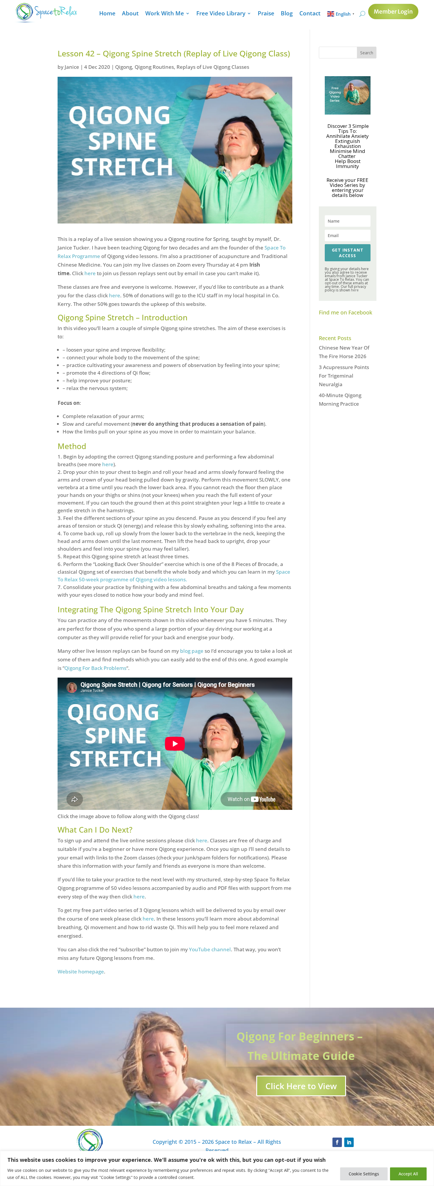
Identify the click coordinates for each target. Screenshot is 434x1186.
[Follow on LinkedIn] (349, 1142)
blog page (191, 650)
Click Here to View (301, 1086)
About (130, 14)
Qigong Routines (154, 66)
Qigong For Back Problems (95, 668)
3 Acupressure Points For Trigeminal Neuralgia (344, 376)
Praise (266, 14)
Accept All (408, 1174)
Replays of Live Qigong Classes (213, 66)
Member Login (393, 11)
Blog (287, 14)
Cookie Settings (364, 1174)
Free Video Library (220, 14)
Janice (72, 66)
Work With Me (164, 14)
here (90, 273)
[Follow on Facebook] (337, 1142)
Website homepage (81, 971)
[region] (217, 1168)
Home (107, 14)
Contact (310, 14)
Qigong (123, 66)
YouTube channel (210, 949)
